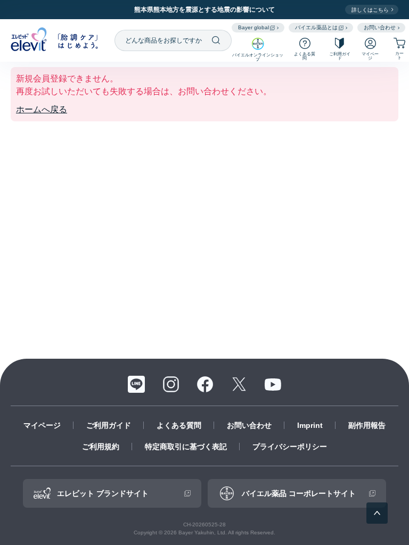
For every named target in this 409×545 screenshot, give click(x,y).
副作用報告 (367, 425)
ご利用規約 (100, 446)
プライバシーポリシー (289, 446)
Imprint (310, 425)
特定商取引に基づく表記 (186, 446)
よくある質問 (179, 425)
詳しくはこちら (370, 10)
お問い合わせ (249, 425)
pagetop (377, 513)
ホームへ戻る (41, 109)
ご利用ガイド (108, 425)
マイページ (42, 425)
